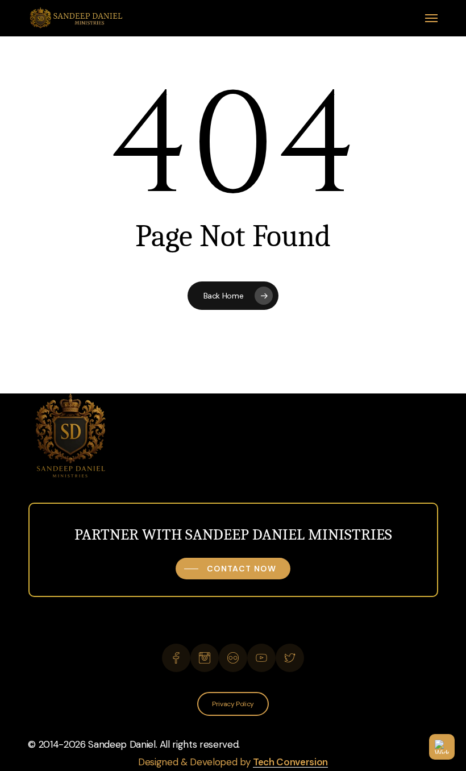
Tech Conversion (290, 762)
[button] (431, 18)
